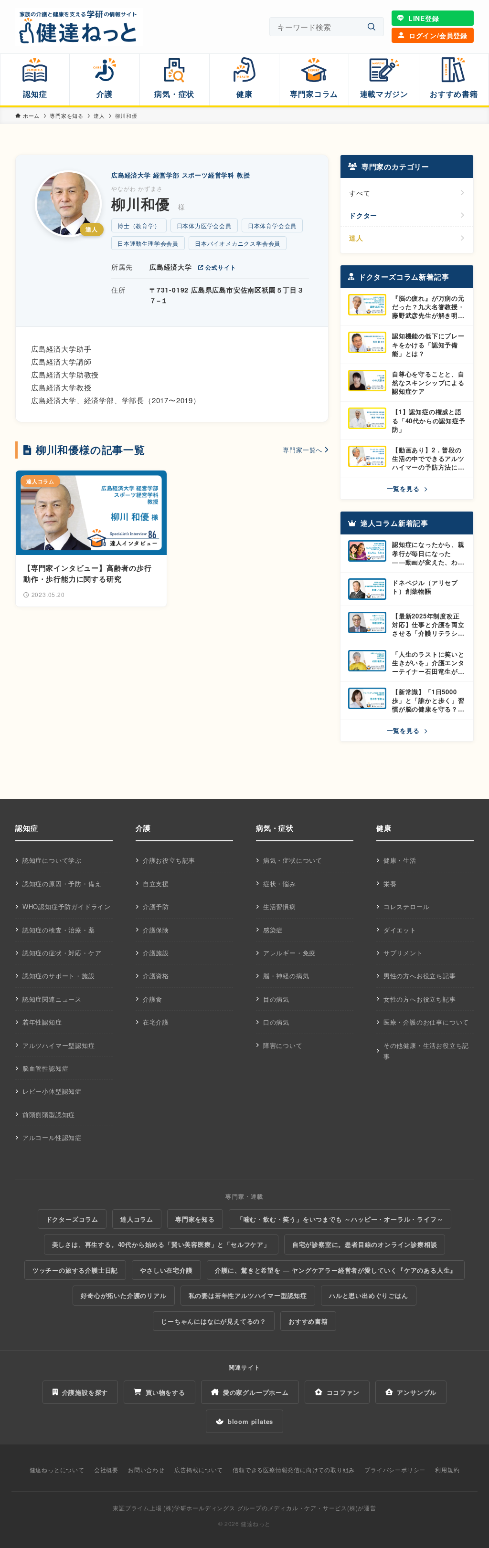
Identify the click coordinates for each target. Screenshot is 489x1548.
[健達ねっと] (79, 27)
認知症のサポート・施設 (58, 975)
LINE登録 (423, 18)
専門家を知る (195, 1219)
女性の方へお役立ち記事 (419, 999)
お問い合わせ (146, 1469)
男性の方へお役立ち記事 (419, 975)
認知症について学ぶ (52, 860)
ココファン (343, 1392)
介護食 (152, 999)
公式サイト (220, 267)
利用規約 (447, 1469)
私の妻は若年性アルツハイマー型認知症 (248, 1295)
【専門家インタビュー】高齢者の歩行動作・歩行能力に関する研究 (87, 573)
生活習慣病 (279, 906)
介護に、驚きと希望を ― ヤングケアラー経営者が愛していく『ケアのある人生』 (336, 1270)
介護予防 (156, 906)
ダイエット (399, 929)
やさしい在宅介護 (166, 1270)
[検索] (371, 27)
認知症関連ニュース (52, 999)
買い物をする (165, 1392)
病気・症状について (292, 860)
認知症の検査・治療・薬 (58, 929)
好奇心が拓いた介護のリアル (123, 1295)
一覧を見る (404, 488)
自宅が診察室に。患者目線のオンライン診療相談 (364, 1244)
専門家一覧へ (302, 449)
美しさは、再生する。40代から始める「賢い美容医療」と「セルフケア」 (161, 1244)
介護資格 (156, 975)
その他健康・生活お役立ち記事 (426, 1051)
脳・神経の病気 (286, 975)
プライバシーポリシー (394, 1469)
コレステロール (406, 906)
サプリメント (403, 952)
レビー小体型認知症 (52, 1091)
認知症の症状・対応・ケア (62, 952)
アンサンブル (416, 1392)
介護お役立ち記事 (169, 860)
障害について (283, 1045)
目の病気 (276, 999)
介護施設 (156, 952)
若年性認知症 (42, 1021)
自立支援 (156, 883)
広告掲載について (198, 1469)
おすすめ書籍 (308, 1321)
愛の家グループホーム (256, 1392)
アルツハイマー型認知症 (58, 1045)
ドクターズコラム (72, 1219)
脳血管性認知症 (45, 1068)
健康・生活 (399, 860)
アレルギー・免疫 (289, 952)
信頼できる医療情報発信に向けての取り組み (294, 1469)
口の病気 (276, 1021)
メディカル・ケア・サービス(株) (313, 1508)
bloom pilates (250, 1421)
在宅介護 (156, 1021)
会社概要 (106, 1469)
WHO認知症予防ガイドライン (66, 906)
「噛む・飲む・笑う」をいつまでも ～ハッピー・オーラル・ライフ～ (340, 1219)
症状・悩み (279, 883)
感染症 (273, 929)
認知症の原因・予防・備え (62, 883)
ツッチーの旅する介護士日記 (75, 1270)
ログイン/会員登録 (438, 35)
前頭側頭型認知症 (48, 1114)
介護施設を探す (85, 1392)
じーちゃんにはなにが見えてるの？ (213, 1321)
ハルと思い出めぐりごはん (368, 1295)
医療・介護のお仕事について (426, 1021)
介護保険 (156, 929)
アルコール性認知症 (52, 1137)
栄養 (390, 883)
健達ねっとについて (57, 1469)
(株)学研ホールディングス (199, 1508)
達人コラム (136, 1219)
